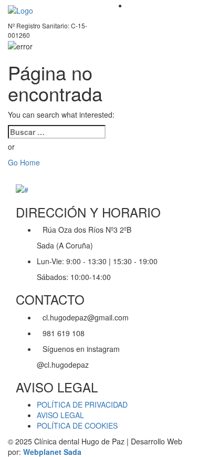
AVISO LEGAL (60, 415)
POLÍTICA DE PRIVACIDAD (82, 404)
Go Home (24, 162)
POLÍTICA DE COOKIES (77, 425)
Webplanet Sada (52, 451)
